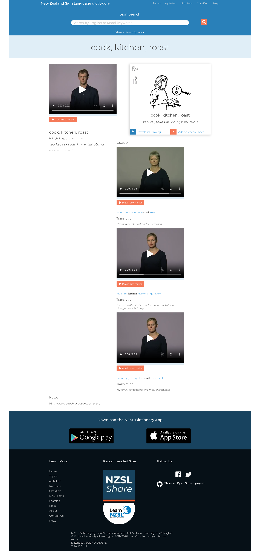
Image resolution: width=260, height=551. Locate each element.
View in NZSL (79, 545)
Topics (157, 3)
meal (160, 378)
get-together (135, 378)
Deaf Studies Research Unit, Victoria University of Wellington (134, 533)
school (132, 212)
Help (216, 3)
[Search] (204, 22)
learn (140, 212)
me (126, 212)
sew (152, 212)
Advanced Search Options (128, 32)
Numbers (187, 3)
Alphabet (171, 3)
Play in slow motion (65, 119)
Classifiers (203, 3)
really (140, 293)
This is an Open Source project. (184, 483)
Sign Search (130, 14)
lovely (157, 293)
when (120, 212)
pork (153, 378)
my (118, 378)
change (148, 293)
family (124, 378)
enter (124, 293)
